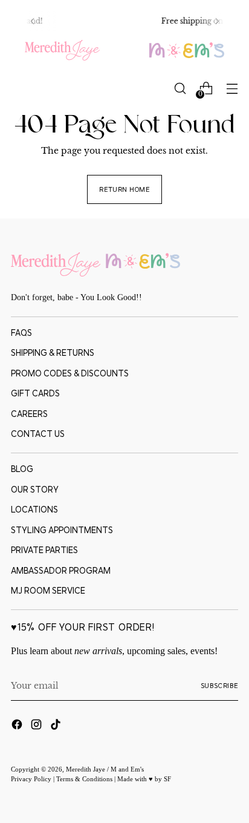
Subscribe (220, 685)
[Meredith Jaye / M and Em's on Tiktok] (57, 726)
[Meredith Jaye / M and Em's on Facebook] (18, 726)
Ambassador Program (61, 570)
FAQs (21, 332)
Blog (22, 469)
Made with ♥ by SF (144, 778)
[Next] (217, 21)
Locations (34, 509)
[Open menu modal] (231, 88)
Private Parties (44, 550)
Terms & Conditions (85, 778)
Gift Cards (35, 393)
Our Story (35, 489)
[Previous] (32, 21)
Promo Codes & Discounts (70, 373)
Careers (29, 413)
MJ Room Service (48, 590)
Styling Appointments (62, 530)
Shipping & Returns (52, 352)
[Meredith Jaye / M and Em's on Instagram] (37, 726)
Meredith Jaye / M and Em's (105, 769)
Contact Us (38, 433)
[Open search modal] (179, 88)
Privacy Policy (32, 778)
